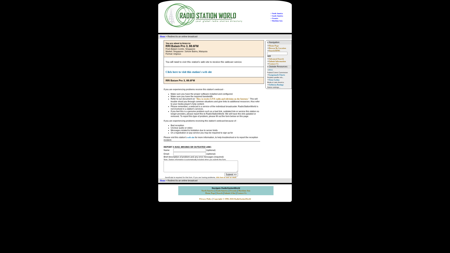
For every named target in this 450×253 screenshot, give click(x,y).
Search (220, 193)
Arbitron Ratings (276, 85)
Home (162, 36)
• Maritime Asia (276, 21)
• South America (277, 16)
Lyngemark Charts (277, 75)
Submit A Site (229, 193)
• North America (277, 13)
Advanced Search (276, 59)
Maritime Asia (244, 191)
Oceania (233, 191)
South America (222, 191)
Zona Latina (274, 80)
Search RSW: (274, 51)
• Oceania (274, 18)
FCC (271, 70)
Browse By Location (277, 48)
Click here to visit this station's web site (189, 71)
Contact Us (273, 64)
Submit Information (277, 61)
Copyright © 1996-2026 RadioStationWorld (232, 199)
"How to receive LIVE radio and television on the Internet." (222, 99)
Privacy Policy (205, 199)
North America (207, 191)
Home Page (274, 46)
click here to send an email (226, 177)
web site (190, 137)
